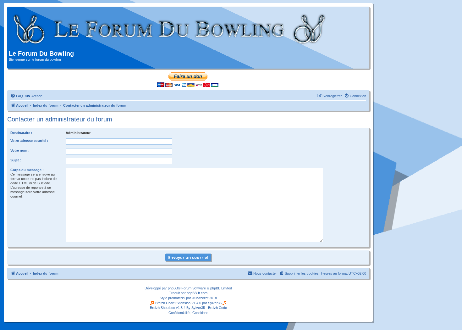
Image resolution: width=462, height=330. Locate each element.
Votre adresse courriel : (29, 141)
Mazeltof (201, 298)
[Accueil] (169, 29)
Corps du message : (27, 170)
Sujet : (15, 160)
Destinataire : (21, 133)
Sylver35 (215, 303)
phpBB (173, 288)
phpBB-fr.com (197, 293)
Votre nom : (20, 150)
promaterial (176, 298)
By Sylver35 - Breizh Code (206, 308)
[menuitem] (16, 96)
